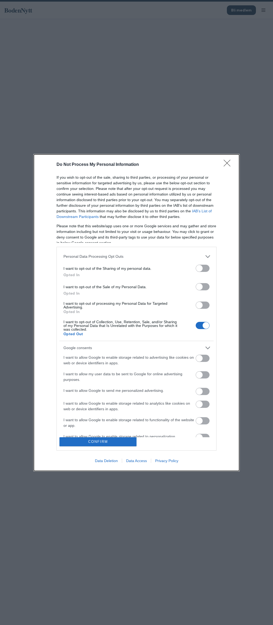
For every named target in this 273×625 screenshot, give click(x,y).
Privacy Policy (166, 461)
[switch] (203, 268)
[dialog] (136, 312)
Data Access (136, 461)
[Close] (229, 165)
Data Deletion (106, 461)
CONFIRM (98, 442)
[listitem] (136, 256)
